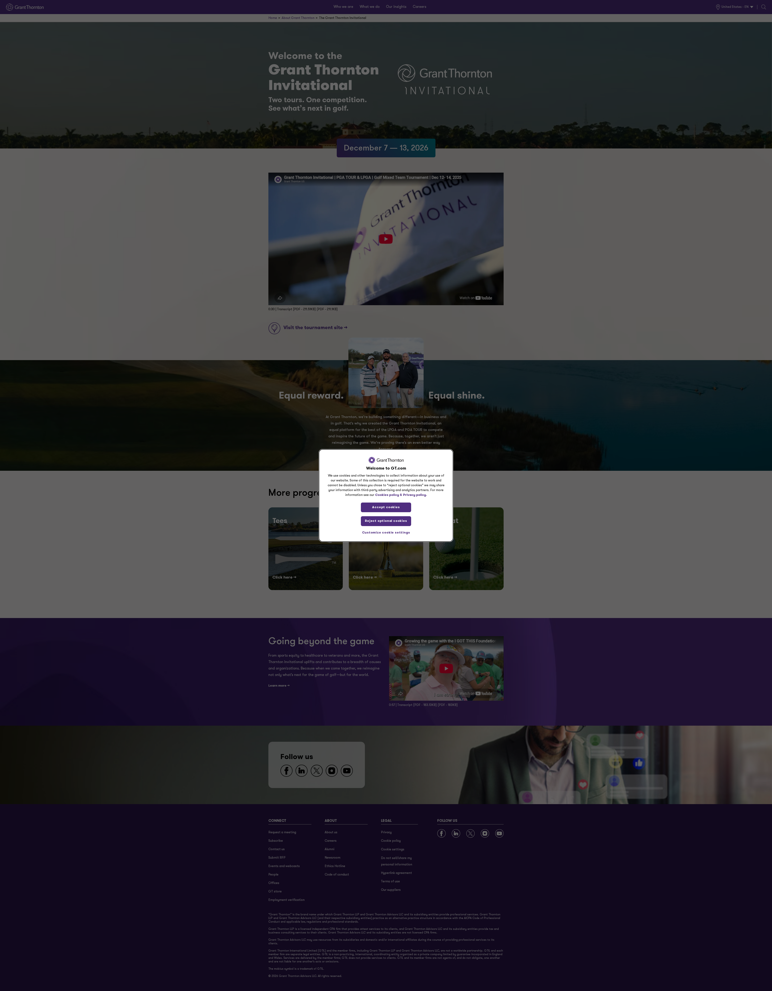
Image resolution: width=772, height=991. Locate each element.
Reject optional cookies (386, 521)
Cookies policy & (388, 495)
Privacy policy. (415, 495)
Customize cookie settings (386, 532)
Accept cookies (386, 507)
